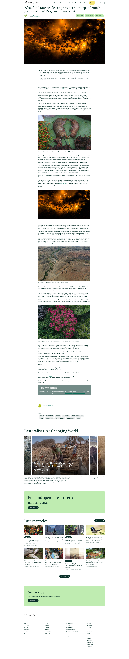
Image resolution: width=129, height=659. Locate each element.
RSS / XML (89, 646)
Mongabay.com (32, 15)
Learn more (32, 507)
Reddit (88, 636)
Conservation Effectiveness (73, 634)
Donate (92, 3)
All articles (99, 520)
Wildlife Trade (49, 418)
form (50, 376)
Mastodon (89, 640)
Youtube (89, 627)
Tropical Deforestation (77, 415)
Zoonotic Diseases (59, 418)
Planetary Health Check (72, 631)
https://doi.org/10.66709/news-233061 (75, 393)
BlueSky (89, 638)
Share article (89, 15)
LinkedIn (89, 623)
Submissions (48, 634)
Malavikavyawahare (48, 405)
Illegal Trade (66, 415)
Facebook (89, 631)
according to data (63, 183)
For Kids (68, 625)
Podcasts (68, 3)
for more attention (60, 238)
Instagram (89, 625)
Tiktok (88, 634)
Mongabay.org (69, 627)
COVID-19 (42, 415)
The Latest (27, 636)
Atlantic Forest (37, 16)
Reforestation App (70, 629)
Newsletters (48, 631)
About (46, 623)
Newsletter (32, 600)
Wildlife (41, 418)
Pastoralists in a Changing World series (92, 478)
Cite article (99, 15)
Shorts (85, 3)
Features (56, 3)
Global (78, 418)
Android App (90, 642)
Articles (80, 3)
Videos (62, 3)
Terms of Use (48, 636)
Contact (47, 625)
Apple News (90, 644)
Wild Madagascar (70, 623)
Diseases (58, 415)
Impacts (47, 629)
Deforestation (49, 415)
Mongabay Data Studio (71, 636)
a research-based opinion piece (60, 89)
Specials (74, 3)
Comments (80, 15)
